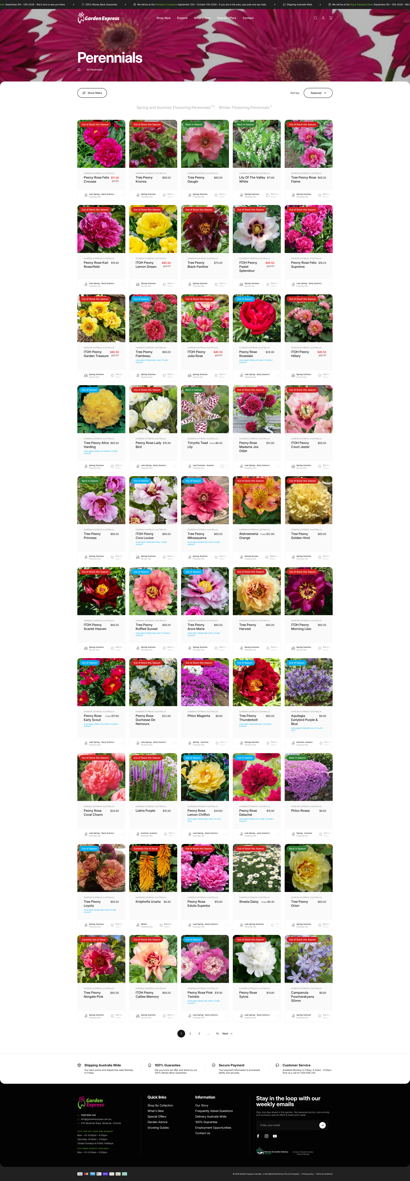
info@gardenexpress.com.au (96, 1119)
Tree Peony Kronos (144, 179)
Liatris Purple (145, 811)
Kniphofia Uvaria (148, 902)
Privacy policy (308, 1174)
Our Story (201, 1105)
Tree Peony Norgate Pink (93, 995)
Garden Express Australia (99, 173)
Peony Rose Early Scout (92, 718)
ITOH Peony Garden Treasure (96, 354)
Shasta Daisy (249, 902)
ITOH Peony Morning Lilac (301, 627)
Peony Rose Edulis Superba (199, 904)
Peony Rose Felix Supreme (304, 265)
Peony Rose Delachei (248, 813)
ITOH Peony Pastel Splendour (248, 267)
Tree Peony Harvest (247, 627)
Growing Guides (158, 1127)
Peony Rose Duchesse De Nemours (145, 720)
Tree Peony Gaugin (196, 179)
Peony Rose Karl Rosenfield (96, 265)
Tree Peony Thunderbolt (248, 718)
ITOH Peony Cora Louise (145, 536)
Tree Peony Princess (92, 536)
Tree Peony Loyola (92, 904)
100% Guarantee (206, 1122)
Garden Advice (157, 1122)
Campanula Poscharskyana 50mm (302, 997)
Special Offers (157, 1116)
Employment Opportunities (213, 1127)
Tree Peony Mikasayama (197, 536)
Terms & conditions (324, 1174)
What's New (156, 1111)
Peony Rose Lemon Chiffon (199, 813)
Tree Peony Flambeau (144, 354)
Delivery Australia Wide (210, 1116)
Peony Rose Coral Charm (93, 813)
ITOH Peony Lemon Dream (146, 265)
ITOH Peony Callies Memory (147, 995)
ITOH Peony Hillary (300, 354)
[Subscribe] (322, 1125)
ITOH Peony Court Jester (300, 445)
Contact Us (202, 1133)
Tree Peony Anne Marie (196, 627)
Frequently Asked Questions (214, 1111)
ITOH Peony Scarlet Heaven (95, 627)
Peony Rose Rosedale (248, 354)
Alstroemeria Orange (248, 536)
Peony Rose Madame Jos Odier (248, 447)
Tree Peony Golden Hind (300, 536)
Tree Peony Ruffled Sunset (147, 627)
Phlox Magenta (199, 716)
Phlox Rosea (300, 811)
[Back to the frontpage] (79, 69)
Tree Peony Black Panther (198, 265)
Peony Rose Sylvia (248, 995)
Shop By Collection (160, 1105)
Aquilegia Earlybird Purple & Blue (304, 720)
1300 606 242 (88, 1115)
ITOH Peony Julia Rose (196, 354)
